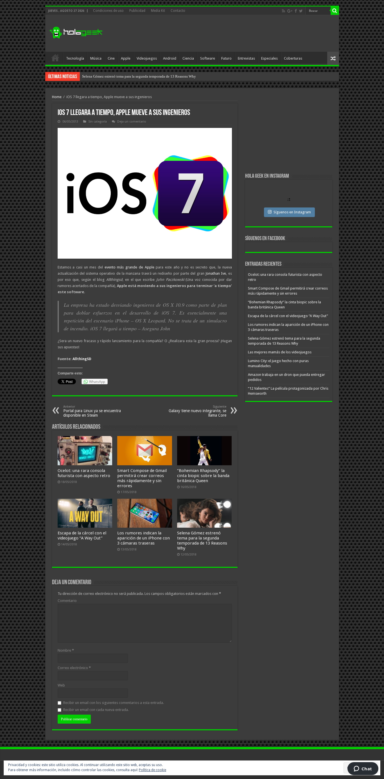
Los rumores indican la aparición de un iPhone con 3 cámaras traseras (143, 538)
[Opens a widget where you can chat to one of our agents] (362, 769)
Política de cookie (152, 770)
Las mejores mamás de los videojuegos (111, 76)
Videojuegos (147, 58)
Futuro (226, 58)
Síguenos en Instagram (292, 212)
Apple (125, 58)
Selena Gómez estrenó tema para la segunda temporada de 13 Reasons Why (202, 540)
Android (169, 58)
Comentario (67, 601)
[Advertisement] (232, 33)
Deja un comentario (131, 121)
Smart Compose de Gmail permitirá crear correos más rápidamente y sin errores (142, 478)
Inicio (55, 58)
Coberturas (293, 58)
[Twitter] (301, 11)
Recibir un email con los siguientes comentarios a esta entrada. (113, 703)
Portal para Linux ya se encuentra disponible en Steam (92, 411)
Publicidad (137, 11)
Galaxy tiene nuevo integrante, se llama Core (197, 411)
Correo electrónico (74, 668)
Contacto (178, 11)
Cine (111, 58)
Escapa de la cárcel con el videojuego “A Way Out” (82, 535)
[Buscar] (335, 10)
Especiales (269, 58)
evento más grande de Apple (129, 267)
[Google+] (290, 11)
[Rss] (283, 11)
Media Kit (158, 11)
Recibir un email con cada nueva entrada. (96, 710)
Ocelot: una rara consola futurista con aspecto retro (84, 473)
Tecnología (75, 58)
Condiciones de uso (108, 11)
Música (95, 58)
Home (57, 97)
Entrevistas (246, 58)
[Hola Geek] (75, 32)
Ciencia (188, 58)
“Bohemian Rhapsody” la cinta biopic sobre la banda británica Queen (203, 475)
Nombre (66, 650)
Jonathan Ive (215, 273)
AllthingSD (82, 359)
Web (61, 685)
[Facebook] (295, 11)
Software (207, 58)
